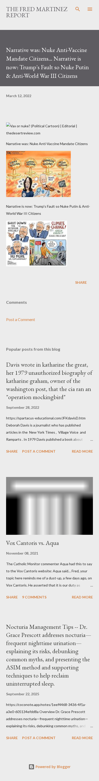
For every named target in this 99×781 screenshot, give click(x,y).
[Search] (78, 9)
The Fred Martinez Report (36, 12)
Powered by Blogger (53, 766)
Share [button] (81, 282)
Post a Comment (20, 319)
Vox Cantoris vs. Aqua (32, 543)
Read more (82, 451)
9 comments (34, 597)
